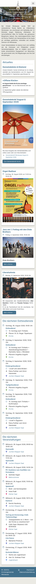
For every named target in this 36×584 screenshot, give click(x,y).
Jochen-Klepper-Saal (16, 376)
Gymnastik (10, 449)
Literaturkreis (9, 272)
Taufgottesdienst (12, 385)
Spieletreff (10, 486)
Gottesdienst (10, 328)
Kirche (11, 336)
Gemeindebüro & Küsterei (14, 67)
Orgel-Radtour (9, 171)
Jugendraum (13, 560)
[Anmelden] (19, 570)
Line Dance (10, 538)
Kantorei (9, 501)
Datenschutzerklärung (27, 572)
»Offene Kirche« (10, 80)
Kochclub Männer (12, 552)
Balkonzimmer (14, 477)
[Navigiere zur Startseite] (18, 3)
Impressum (30, 570)
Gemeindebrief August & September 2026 (14, 100)
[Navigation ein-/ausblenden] (33, 3)
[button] (13, 161)
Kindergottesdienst (13, 366)
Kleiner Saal (13, 494)
